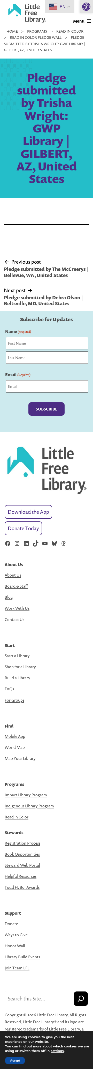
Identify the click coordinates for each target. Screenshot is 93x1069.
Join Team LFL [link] (17, 968)
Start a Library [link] (17, 655)
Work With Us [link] (17, 608)
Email (17, 374)
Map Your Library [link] (20, 758)
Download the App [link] (28, 511)
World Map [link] (15, 747)
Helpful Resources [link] (20, 876)
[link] (86, 6)
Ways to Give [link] (16, 935)
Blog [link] (9, 597)
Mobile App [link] (15, 736)
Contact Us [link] (14, 619)
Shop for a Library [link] (20, 667)
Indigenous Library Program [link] (29, 806)
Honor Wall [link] (15, 946)
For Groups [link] (14, 700)
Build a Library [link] (17, 678)
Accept (15, 1060)
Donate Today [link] (23, 528)
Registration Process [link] (22, 843)
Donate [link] (11, 924)
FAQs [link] (9, 689)
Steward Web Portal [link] (22, 865)
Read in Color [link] (16, 817)
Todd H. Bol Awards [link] (22, 887)
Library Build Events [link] (22, 957)
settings (57, 1051)
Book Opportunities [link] (22, 854)
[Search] (81, 998)
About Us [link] (13, 575)
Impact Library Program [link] (26, 795)
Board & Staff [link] (16, 586)
